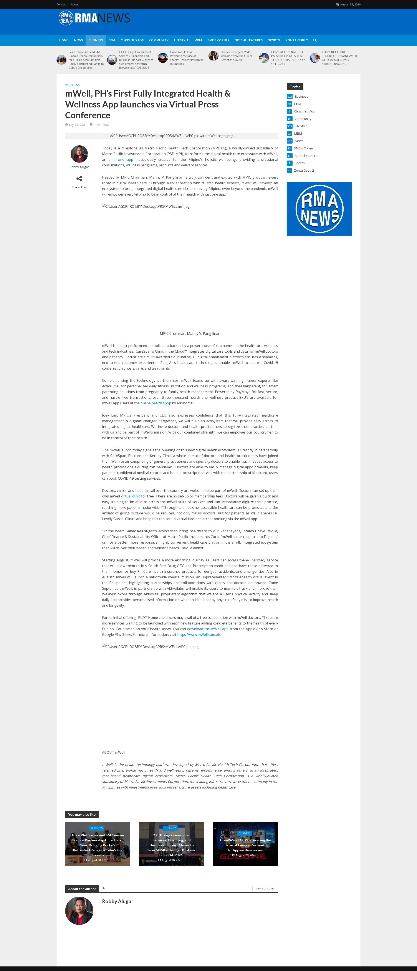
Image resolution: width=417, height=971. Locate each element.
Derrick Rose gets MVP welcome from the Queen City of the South (237, 56)
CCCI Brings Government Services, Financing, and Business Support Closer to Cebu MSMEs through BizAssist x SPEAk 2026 (136, 59)
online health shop (156, 403)
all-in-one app (121, 159)
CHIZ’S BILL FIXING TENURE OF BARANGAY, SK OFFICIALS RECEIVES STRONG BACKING (339, 57)
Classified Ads (132, 40)
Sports (274, 40)
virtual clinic (130, 496)
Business (95, 40)
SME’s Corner (219, 40)
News (78, 40)
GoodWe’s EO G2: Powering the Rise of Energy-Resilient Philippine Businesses (187, 57)
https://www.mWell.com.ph (198, 634)
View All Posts (265, 888)
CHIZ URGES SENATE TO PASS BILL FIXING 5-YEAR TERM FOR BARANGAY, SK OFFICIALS (288, 57)
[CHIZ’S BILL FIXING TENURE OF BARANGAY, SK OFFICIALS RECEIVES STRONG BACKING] (315, 58)
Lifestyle (181, 40)
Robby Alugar (79, 167)
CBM (111, 40)
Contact (61, 4)
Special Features (249, 40)
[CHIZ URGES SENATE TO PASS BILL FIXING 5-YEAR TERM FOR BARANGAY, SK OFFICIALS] (264, 58)
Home (63, 40)
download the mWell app (207, 628)
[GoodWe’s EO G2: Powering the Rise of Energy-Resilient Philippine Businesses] (163, 58)
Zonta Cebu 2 (297, 40)
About (75, 4)
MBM (198, 40)
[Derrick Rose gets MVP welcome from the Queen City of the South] (213, 56)
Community (159, 40)
